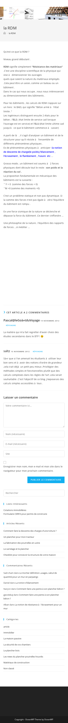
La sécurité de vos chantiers (17, 644)
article (6, 626)
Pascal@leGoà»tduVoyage (21, 320)
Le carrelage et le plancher (16, 548)
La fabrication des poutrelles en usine (21, 542)
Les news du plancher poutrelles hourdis (23, 656)
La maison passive (12, 638)
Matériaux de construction (16, 662)
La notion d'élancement (27, 582)
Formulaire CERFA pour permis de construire (25, 513)
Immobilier (8, 632)
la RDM (12, 33)
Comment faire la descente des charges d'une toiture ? (30, 530)
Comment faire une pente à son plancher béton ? (41, 588)
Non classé (8, 668)
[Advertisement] (34, 266)
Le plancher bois (11, 650)
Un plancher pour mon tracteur (18, 536)
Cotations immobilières (14, 510)
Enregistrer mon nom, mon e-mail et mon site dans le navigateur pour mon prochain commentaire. (33, 468)
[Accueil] (4, 33)
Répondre (11, 325)
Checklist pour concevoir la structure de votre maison (29, 554)
